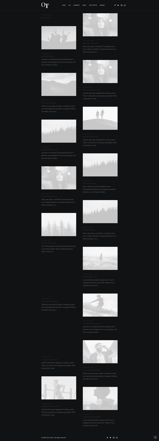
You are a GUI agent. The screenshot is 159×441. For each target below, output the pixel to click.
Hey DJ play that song (49, 196)
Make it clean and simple (91, 90)
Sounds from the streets (91, 324)
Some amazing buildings (91, 370)
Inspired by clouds (47, 56)
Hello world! (45, 18)
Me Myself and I (88, 230)
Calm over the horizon (91, 43)
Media (84, 5)
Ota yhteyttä (93, 5)
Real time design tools (91, 137)
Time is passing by (89, 183)
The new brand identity (49, 301)
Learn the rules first (90, 277)
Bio (70, 5)
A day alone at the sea (49, 360)
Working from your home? (50, 406)
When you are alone (48, 103)
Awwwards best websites (92, 417)
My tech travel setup (48, 243)
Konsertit (77, 5)
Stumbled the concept (49, 150)
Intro (64, 5)
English (102, 5)
